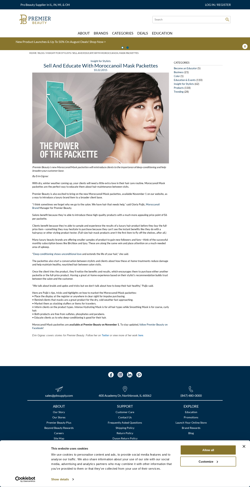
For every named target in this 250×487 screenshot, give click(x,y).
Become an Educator (185, 68)
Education (191, 412)
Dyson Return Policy (125, 438)
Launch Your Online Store (191, 422)
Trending (179, 91)
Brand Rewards (191, 427)
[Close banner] (244, 446)
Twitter (106, 335)
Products (179, 87)
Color (177, 76)
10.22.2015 (100, 70)
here (140, 335)
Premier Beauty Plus (58, 422)
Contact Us (125, 417)
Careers (59, 433)
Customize (206, 461)
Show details (60, 479)
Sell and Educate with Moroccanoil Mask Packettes (101, 65)
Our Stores (58, 417)
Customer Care (125, 412)
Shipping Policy (125, 427)
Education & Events (185, 80)
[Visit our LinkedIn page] (129, 374)
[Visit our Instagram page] (120, 374)
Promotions (191, 417)
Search (227, 19)
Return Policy (125, 433)
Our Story (59, 412)
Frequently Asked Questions (125, 422)
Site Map (59, 438)
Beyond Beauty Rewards (59, 427)
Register (224, 4)
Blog (191, 433)
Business (179, 72)
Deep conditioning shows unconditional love (57, 253)
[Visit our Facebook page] (111, 374)
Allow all (208, 450)
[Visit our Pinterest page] (139, 374)
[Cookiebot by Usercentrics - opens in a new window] (25, 479)
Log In (210, 4)
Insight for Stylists (101, 61)
